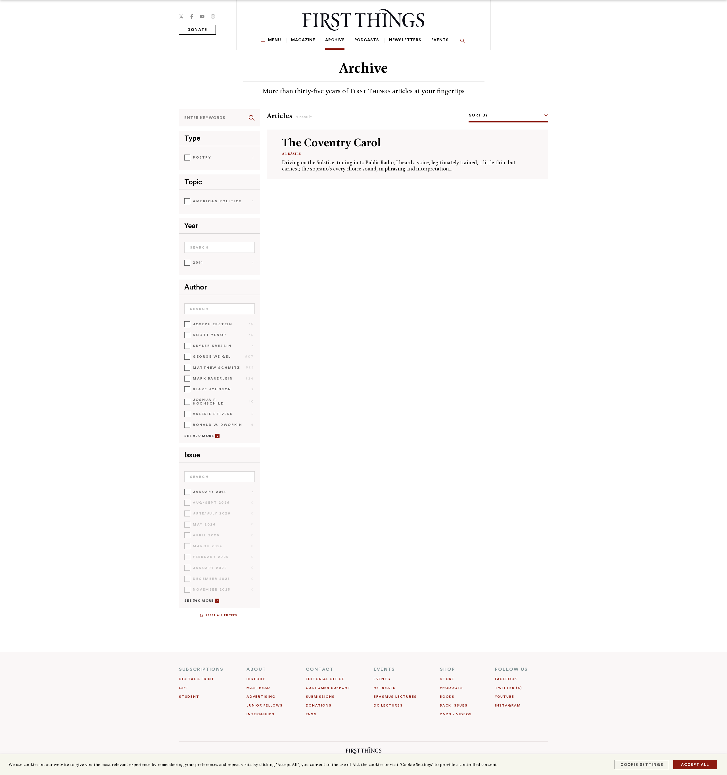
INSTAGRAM (508, 705)
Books (447, 696)
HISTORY (255, 679)
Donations (319, 705)
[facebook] (192, 16)
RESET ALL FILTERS (221, 615)
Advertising (260, 696)
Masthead (258, 687)
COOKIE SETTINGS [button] (642, 764)
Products (451, 687)
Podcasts (366, 40)
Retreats (385, 687)
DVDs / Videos (456, 714)
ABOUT (256, 669)
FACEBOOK (506, 679)
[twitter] (181, 16)
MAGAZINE (303, 40)
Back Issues (453, 705)
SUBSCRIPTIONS (201, 669)
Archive (334, 40)
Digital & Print (196, 679)
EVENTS (384, 669)
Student (189, 696)
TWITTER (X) (508, 687)
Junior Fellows (264, 705)
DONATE (197, 30)
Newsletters (405, 40)
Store (447, 679)
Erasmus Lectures (395, 696)
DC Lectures (388, 705)
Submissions (320, 696)
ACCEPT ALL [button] (695, 764)
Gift (184, 687)
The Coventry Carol (331, 142)
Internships (260, 714)
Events (440, 40)
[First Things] (363, 20)
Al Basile (291, 153)
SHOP (447, 669)
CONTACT (320, 669)
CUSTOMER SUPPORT (328, 687)
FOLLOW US (511, 669)
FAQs (311, 714)
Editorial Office (325, 679)
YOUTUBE (504, 696)
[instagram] (213, 16)
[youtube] (202, 16)
